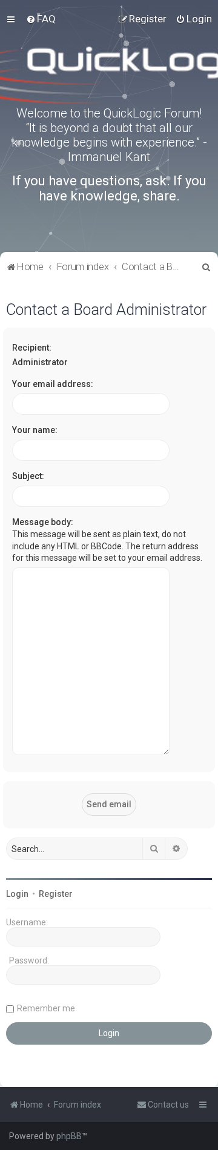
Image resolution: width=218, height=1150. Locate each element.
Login (17, 894)
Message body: (42, 522)
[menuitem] (41, 18)
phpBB (69, 1136)
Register (56, 894)
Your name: (35, 430)
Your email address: (52, 384)
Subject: (28, 476)
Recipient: (31, 347)
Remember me (46, 1008)
